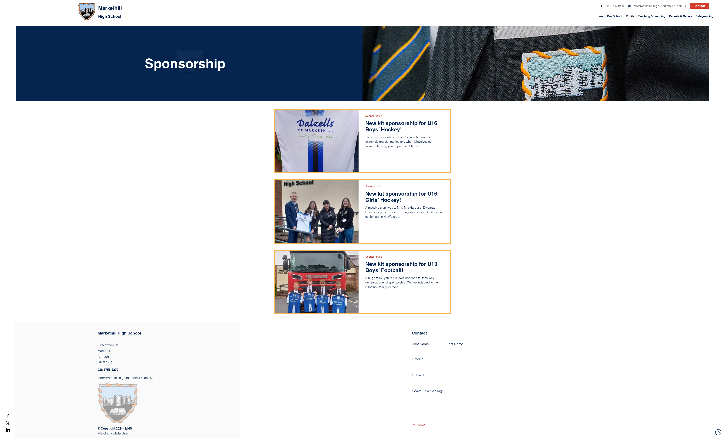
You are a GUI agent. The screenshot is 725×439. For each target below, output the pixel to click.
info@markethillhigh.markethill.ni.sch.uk (659, 6)
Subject (418, 375)
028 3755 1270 (614, 6)
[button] (614, 14)
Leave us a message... (429, 391)
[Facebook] (7, 416)
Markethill (110, 8)
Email (416, 359)
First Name (420, 344)
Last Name (455, 344)
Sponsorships (373, 116)
